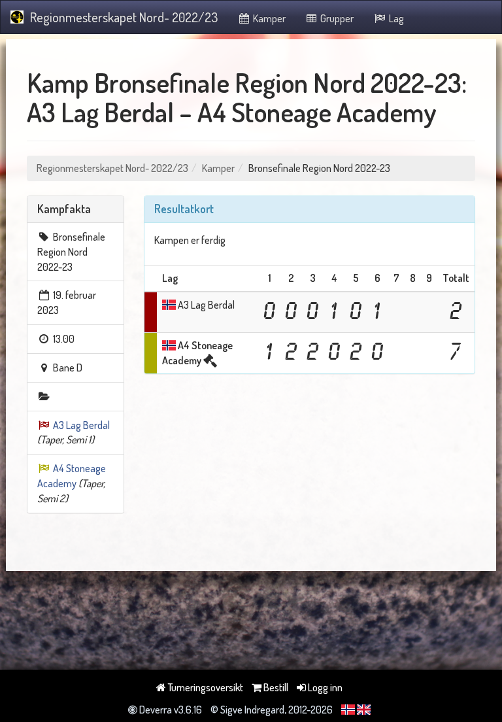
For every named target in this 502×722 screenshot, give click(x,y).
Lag (395, 18)
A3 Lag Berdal (81, 425)
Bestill (274, 687)
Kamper (268, 18)
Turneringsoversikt (204, 687)
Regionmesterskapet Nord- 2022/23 (124, 17)
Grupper (336, 18)
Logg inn (324, 687)
